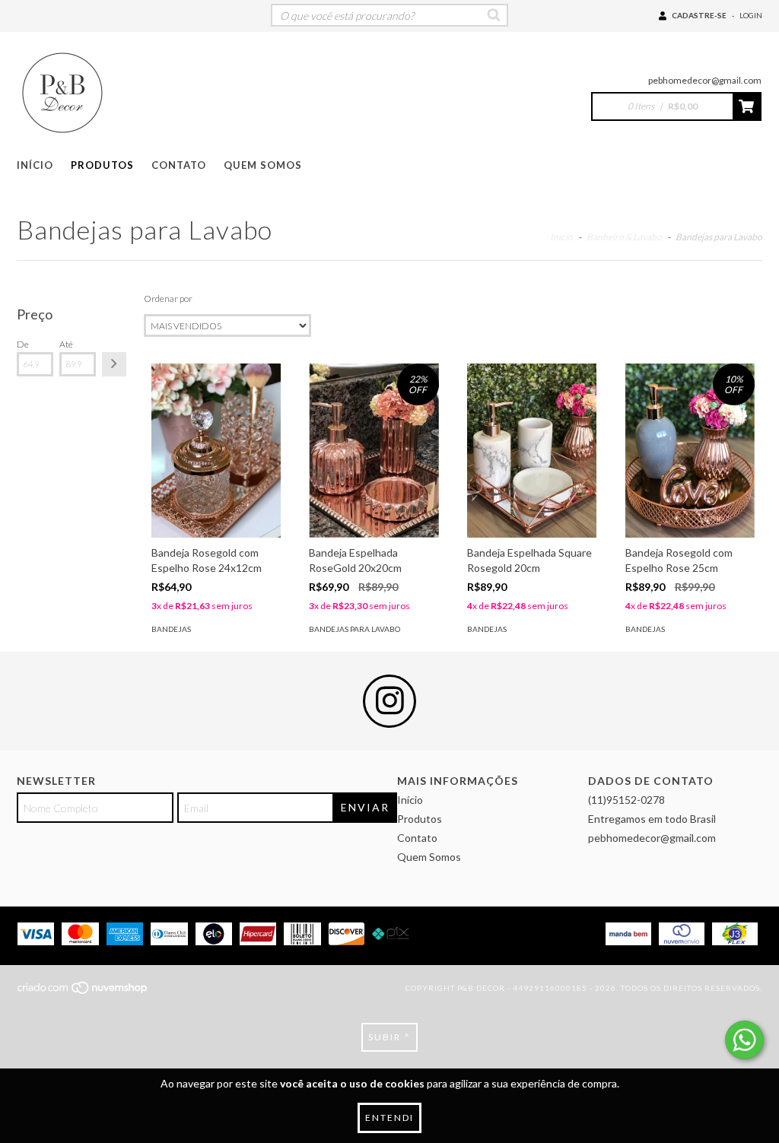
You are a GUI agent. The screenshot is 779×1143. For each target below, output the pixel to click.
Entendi (389, 1117)
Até (66, 344)
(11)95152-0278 (626, 799)
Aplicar (114, 364)
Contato (178, 165)
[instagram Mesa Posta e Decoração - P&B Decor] (389, 701)
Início (35, 165)
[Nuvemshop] (83, 992)
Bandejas (171, 628)
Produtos (102, 165)
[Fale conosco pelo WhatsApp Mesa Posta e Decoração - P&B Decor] (744, 1040)
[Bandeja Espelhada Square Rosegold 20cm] (531, 451)
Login (750, 15)
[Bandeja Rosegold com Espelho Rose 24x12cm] (216, 451)
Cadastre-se (699, 15)
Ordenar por (168, 298)
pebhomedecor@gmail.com (705, 80)
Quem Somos (263, 165)
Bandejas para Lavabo (354, 628)
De (23, 344)
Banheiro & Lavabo (624, 237)
